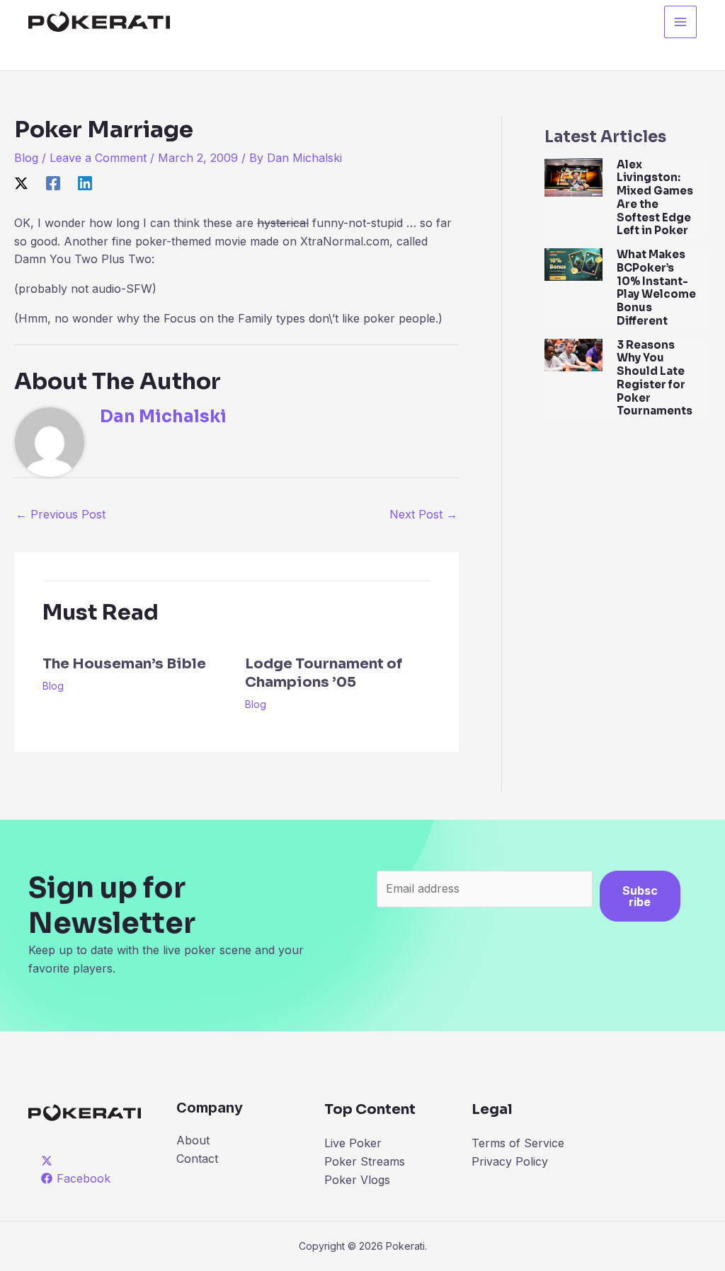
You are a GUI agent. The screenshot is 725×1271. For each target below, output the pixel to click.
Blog (26, 158)
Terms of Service (518, 1143)
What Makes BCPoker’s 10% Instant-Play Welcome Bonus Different (656, 287)
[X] (21, 183)
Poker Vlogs (357, 1180)
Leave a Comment (98, 158)
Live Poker (353, 1143)
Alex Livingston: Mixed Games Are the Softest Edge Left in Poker (655, 198)
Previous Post (60, 514)
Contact (197, 1158)
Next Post (423, 514)
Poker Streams (364, 1161)
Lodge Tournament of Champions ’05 (323, 673)
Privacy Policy (510, 1161)
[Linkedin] (85, 183)
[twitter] (49, 1160)
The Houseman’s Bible (124, 664)
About (193, 1140)
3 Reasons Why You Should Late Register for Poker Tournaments (654, 378)
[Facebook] (53, 183)
